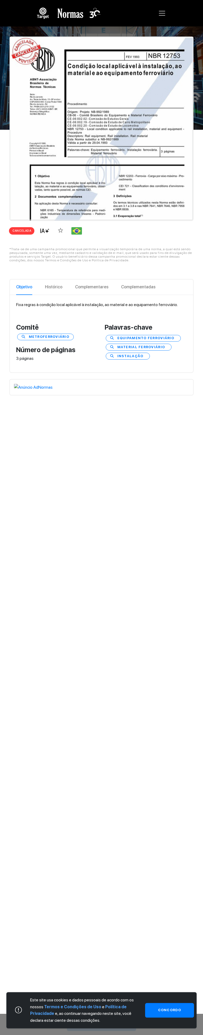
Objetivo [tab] (24, 286)
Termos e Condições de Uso (72, 1006)
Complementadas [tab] (138, 286)
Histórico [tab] (53, 286)
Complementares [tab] (91, 286)
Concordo (169, 1010)
